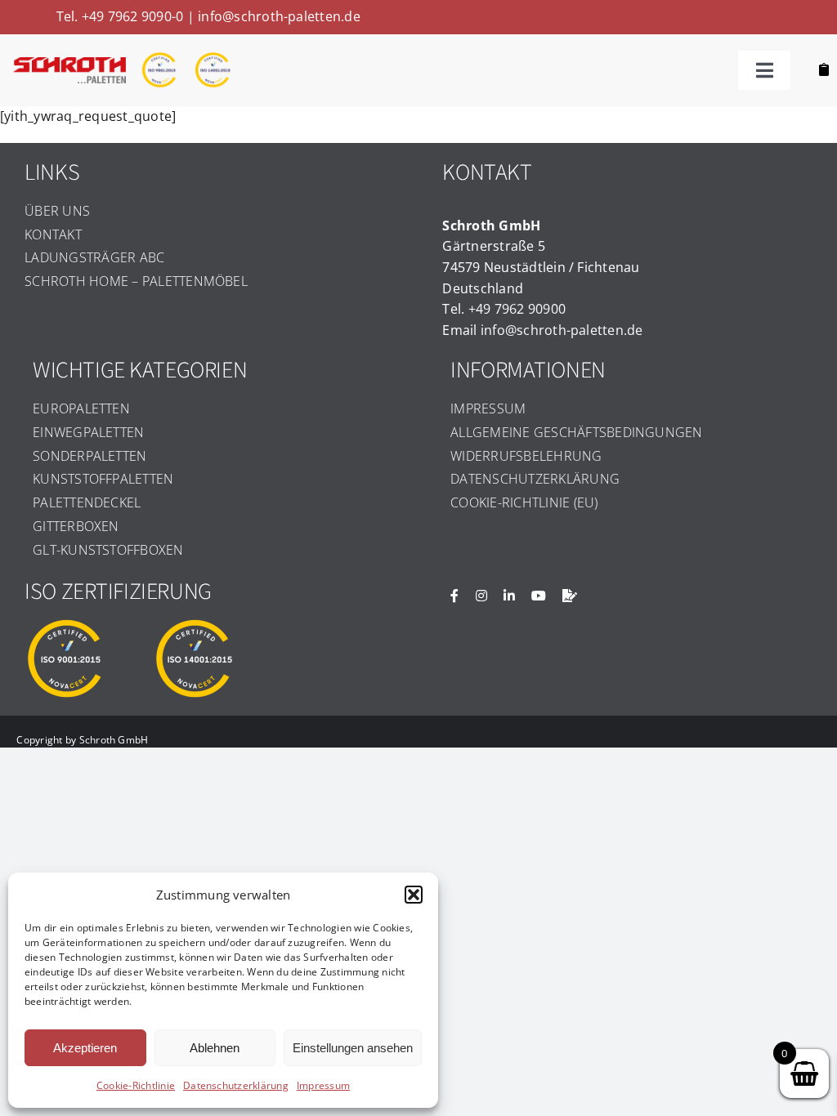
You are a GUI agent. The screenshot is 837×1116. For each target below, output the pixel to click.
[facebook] (454, 595)
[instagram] (481, 595)
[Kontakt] (569, 595)
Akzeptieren (85, 1048)
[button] (413, 894)
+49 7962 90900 (517, 309)
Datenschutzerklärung (236, 1085)
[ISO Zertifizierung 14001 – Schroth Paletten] (194, 624)
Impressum (323, 1085)
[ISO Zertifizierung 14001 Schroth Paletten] (212, 58)
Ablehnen (214, 1048)
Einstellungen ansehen (353, 1048)
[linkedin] (509, 595)
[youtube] (538, 595)
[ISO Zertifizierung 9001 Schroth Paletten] (159, 58)
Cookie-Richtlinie (135, 1085)
